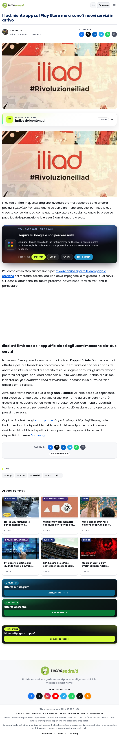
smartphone (44, 420)
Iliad (22, 475)
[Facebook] (81, 34)
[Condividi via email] (114, 34)
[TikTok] (79, 696)
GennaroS (16, 30)
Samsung (38, 435)
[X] (88, 34)
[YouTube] (55, 696)
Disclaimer (46, 733)
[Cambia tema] (93, 5)
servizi (36, 475)
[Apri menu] (114, 5)
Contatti (61, 733)
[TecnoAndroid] (15, 5)
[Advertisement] (59, 303)
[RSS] (87, 696)
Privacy (74, 733)
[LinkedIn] (94, 34)
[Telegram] (101, 34)
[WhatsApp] (107, 34)
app (9, 475)
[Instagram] (47, 696)
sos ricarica (54, 475)
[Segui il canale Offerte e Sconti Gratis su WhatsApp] (71, 696)
